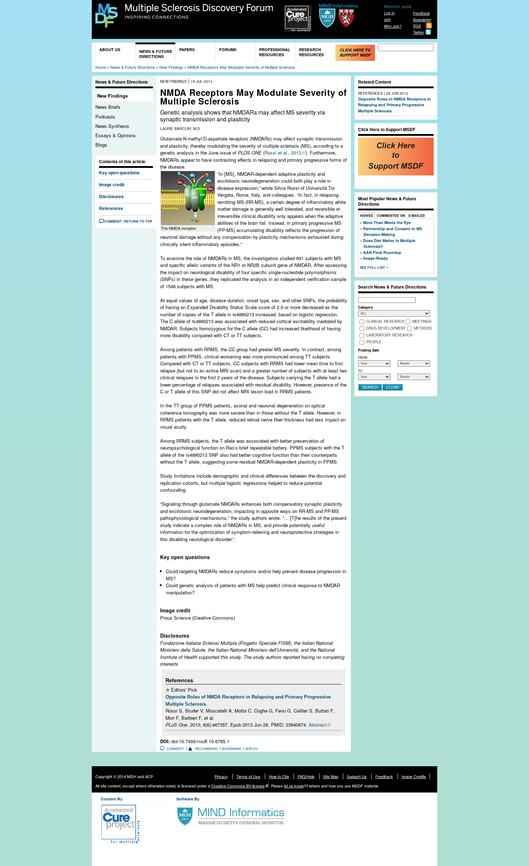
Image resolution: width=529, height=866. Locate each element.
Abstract (317, 724)
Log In (389, 12)
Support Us (357, 776)
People (373, 341)
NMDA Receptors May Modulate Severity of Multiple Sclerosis (241, 67)
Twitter (418, 32)
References (111, 208)
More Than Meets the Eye (387, 222)
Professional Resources (274, 52)
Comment (113, 221)
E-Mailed (416, 215)
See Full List (373, 267)
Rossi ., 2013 (282, 152)
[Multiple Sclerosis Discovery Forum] (106, 24)
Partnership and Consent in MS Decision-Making (392, 231)
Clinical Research (385, 321)
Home (100, 67)
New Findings (171, 67)
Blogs (101, 144)
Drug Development (386, 328)
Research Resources (311, 52)
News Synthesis (112, 125)
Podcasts (105, 116)
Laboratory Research (389, 335)
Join (387, 19)
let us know (294, 786)
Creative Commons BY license (237, 786)
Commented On (391, 215)
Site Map (330, 776)
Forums (227, 49)
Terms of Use (248, 776)
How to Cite (279, 776)
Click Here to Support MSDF (355, 52)
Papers (187, 49)
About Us (109, 49)
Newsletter (422, 19)
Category (365, 307)
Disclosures (111, 196)
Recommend (206, 748)
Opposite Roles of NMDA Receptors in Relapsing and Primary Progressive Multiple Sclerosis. (394, 104)
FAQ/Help (306, 776)
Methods (423, 328)
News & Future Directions (155, 54)
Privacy (221, 776)
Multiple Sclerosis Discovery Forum (199, 11)
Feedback (421, 13)
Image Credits (414, 776)
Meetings (421, 321)
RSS (417, 25)
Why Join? (393, 26)
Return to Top (138, 221)
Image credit (112, 184)
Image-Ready (375, 258)
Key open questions (119, 172)
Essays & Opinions (115, 135)
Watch (251, 748)
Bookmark (231, 748)
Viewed (366, 215)
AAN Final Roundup (382, 252)
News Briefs (108, 106)
